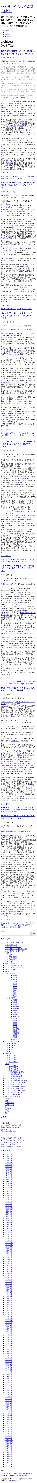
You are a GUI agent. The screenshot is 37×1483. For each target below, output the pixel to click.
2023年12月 (9, 1183)
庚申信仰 (4, 258)
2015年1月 (8, 1364)
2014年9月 (8, 1372)
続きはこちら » (6, 172)
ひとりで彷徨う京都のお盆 (14, 951)
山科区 (15, 994)
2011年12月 (9, 1440)
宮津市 (15, 1037)
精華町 (15, 1021)
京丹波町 (16, 1029)
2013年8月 (8, 1399)
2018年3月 (8, 1286)
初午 (5, 633)
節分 (27, 842)
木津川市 (16, 1016)
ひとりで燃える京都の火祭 (14, 943)
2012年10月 (9, 1419)
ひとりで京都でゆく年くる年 (15, 1082)
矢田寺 (19, 927)
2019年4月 (8, 1259)
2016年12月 (9, 1317)
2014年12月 (9, 1366)
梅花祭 (19, 101)
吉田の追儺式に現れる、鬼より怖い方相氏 (16, 763)
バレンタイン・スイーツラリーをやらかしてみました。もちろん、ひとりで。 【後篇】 (18, 315)
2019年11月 (9, 1245)
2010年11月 (9, 1466)
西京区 (15, 996)
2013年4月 (8, 1407)
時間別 (7, 1064)
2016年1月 (8, 1339)
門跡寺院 (23, 596)
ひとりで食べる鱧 (11, 945)
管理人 (7, 34)
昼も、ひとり (5, 176)
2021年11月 (9, 1224)
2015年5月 (8, 1356)
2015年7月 (8, 1351)
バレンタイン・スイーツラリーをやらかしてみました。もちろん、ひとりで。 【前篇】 (18, 443)
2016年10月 (9, 1321)
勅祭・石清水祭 (10, 969)
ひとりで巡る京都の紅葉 (13, 1076)
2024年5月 (8, 1173)
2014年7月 (8, 1376)
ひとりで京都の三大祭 (13, 1078)
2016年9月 (8, 1323)
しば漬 (3, 637)
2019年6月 (8, 1255)
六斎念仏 (12, 961)
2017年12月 (9, 1292)
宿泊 (6, 1113)
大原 (31, 684)
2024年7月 (8, 1169)
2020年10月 (9, 1230)
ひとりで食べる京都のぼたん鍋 (16, 1080)
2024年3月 (8, 1177)
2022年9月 (8, 1214)
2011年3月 (8, 1458)
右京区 (23, 561)
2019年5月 (8, 1257)
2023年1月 (8, 1206)
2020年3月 (8, 1236)
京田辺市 (16, 1012)
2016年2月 (8, 1337)
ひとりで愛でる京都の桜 (13, 1092)
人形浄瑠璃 (13, 957)
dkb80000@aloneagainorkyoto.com (9, 1130)
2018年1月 (8, 1290)
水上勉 (16, 98)
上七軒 (3, 152)
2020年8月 (8, 1234)
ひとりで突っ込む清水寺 (13, 965)
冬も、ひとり (27, 309)
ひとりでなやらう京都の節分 (15, 925)
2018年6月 (8, 1280)
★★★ (19, 309)
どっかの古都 (16, 482)
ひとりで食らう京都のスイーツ (20, 435)
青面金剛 (24, 267)
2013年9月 (8, 1397)
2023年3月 (8, 1202)
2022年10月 (9, 1212)
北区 (14, 990)
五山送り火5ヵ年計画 (12, 1096)
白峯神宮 (8, 811)
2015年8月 (8, 1349)
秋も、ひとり (13, 1057)
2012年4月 (8, 1431)
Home (7, 30)
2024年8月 (8, 1167)
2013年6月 (8, 1403)
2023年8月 (8, 1191)
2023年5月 (8, 1197)
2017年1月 (8, 1314)
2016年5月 (8, 1331)
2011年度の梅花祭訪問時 (17, 126)
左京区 (13, 681)
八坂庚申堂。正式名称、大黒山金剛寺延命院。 (17, 248)
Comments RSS (24, 1475)
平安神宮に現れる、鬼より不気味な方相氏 (19, 765)
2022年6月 (8, 1220)
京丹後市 (16, 1039)
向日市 (15, 1010)
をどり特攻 (9, 163)
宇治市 (15, 1002)
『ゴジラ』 (11, 732)
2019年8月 (8, 1251)
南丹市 (15, 1027)
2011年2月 (8, 1460)
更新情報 (8, 36)
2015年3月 (8, 1360)
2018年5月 (8, 1282)
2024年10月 (9, 1163)
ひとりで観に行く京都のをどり (16, 1074)
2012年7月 (8, 1425)
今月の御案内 (9, 1103)
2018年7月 (8, 1278)
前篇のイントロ (6, 329)
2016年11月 (9, 1319)
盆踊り (11, 955)
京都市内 (12, 973)
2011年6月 (8, 1452)
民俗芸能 (8, 953)
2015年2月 (8, 1362)
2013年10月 (9, 1395)
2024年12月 (9, 1158)
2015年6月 (8, 1353)
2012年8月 (8, 1423)
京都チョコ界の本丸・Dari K (11, 415)
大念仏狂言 (13, 959)
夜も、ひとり (16, 433)
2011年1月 (8, 1462)
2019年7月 (8, 1253)
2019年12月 (9, 1243)
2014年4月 (8, 1382)
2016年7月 (8, 1327)
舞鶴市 (15, 1035)
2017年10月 (9, 1296)
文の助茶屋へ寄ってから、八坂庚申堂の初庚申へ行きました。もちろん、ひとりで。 (18, 185)
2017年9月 (8, 1298)
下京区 (15, 979)
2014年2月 (8, 1386)
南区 (14, 992)
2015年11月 (9, 1343)
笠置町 (15, 1023)
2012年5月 (8, 1429)
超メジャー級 (9, 1105)
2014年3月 (8, 1384)
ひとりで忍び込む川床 (13, 947)
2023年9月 (8, 1189)
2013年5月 (8, 1405)
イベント (8, 1111)
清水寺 (3, 209)
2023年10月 (9, 1187)
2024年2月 (8, 1179)
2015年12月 (9, 1341)
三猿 (10, 258)
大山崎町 (16, 1008)
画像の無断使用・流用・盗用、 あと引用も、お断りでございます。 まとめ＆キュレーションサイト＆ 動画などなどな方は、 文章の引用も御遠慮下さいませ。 (13, 1142)
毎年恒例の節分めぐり (9, 832)
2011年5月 (8, 1454)
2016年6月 (8, 1329)
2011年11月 (9, 1442)
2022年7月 (8, 1218)
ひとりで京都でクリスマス (14, 1084)
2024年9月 (8, 1165)
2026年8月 (8, 1154)
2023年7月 (8, 1193)
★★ (12, 176)
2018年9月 (8, 1273)
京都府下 (12, 998)
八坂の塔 (7, 207)
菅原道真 (31, 101)
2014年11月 (9, 1368)
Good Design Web (13, 1480)
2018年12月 (9, 1267)
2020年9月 (8, 1232)
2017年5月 (8, 1306)
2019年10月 (9, 1247)
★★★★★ (13, 1043)
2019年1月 (8, 1265)
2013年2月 (8, 1411)
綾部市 (15, 1031)
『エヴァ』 (15, 741)
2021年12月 (9, 1222)
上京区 (27, 176)
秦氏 (24, 264)
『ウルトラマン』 (7, 702)
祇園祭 (19, 755)
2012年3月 (8, 1434)
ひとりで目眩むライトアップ (15, 967)
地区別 (7, 971)
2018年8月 (8, 1275)
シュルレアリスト (7, 714)
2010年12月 (9, 1464)
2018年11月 (9, 1269)
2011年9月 (8, 1446)
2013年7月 (8, 1401)
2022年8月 (8, 1216)
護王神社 (13, 927)
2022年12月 (9, 1208)
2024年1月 (8, 1181)
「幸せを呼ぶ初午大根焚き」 (25, 633)
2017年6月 (8, 1304)
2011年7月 (8, 1450)
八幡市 (15, 1000)
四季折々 (8, 1053)
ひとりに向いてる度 (12, 1041)
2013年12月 (9, 1390)
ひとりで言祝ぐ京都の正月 (14, 1088)
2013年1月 (8, 1413)
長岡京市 (16, 1004)
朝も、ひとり (13, 1066)
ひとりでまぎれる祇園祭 (13, 1094)
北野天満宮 (11, 101)
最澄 (2, 609)
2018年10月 (9, 1271)
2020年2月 (8, 1239)
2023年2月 (8, 1204)
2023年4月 (8, 1200)
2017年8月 (8, 1300)
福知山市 (16, 1033)
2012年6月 (8, 1427)
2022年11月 (9, 1210)
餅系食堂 (8, 1109)
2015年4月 (8, 1358)
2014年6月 (8, 1378)
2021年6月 (8, 1228)
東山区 (3, 309)
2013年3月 (8, 1409)
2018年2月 (8, 1288)
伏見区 (15, 988)
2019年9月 (8, 1249)
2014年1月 (8, 1388)
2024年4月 (8, 1175)
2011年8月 (8, 1448)
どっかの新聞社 (20, 478)
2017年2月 (8, 1312)
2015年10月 (9, 1345)
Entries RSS (12, 1475)
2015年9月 (8, 1347)
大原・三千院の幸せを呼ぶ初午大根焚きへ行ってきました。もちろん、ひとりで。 (18, 568)
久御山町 (16, 1006)
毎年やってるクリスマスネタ (16, 352)
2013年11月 (9, 1392)
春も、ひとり (19, 176)
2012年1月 (8, 1438)
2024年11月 (9, 1161)
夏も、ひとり (13, 1055)
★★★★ (4, 807)
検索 (2, 931)
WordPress (4, 1475)
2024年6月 (8, 1171)
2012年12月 (9, 1415)
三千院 (20, 602)
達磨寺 (31, 784)
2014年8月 (8, 1374)
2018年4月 (8, 1284)
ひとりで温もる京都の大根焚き (16, 1086)
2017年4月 (8, 1308)
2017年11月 (9, 1294)
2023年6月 (8, 1195)
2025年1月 (8, 1156)
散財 (6, 1101)
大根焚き (4, 584)
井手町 (15, 1018)
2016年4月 (8, 1333)
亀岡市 (15, 1025)
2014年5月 (8, 1380)
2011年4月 (8, 1456)
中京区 (5, 435)
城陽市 (15, 1014)
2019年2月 (8, 1263)
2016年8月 (8, 1325)
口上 (6, 32)
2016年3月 (8, 1335)
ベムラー (4, 706)
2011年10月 (9, 1444)
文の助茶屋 (22, 291)
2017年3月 (8, 1310)
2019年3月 (8, 1261)
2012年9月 (8, 1421)
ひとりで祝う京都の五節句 (14, 1072)
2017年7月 (8, 1302)
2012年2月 (8, 1436)
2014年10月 (9, 1370)
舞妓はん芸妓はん (11, 963)
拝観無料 (24, 809)
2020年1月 (8, 1241)
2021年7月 (8, 1226)
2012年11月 (9, 1417)
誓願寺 (6, 927)
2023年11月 (9, 1185)
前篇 (2, 411)
